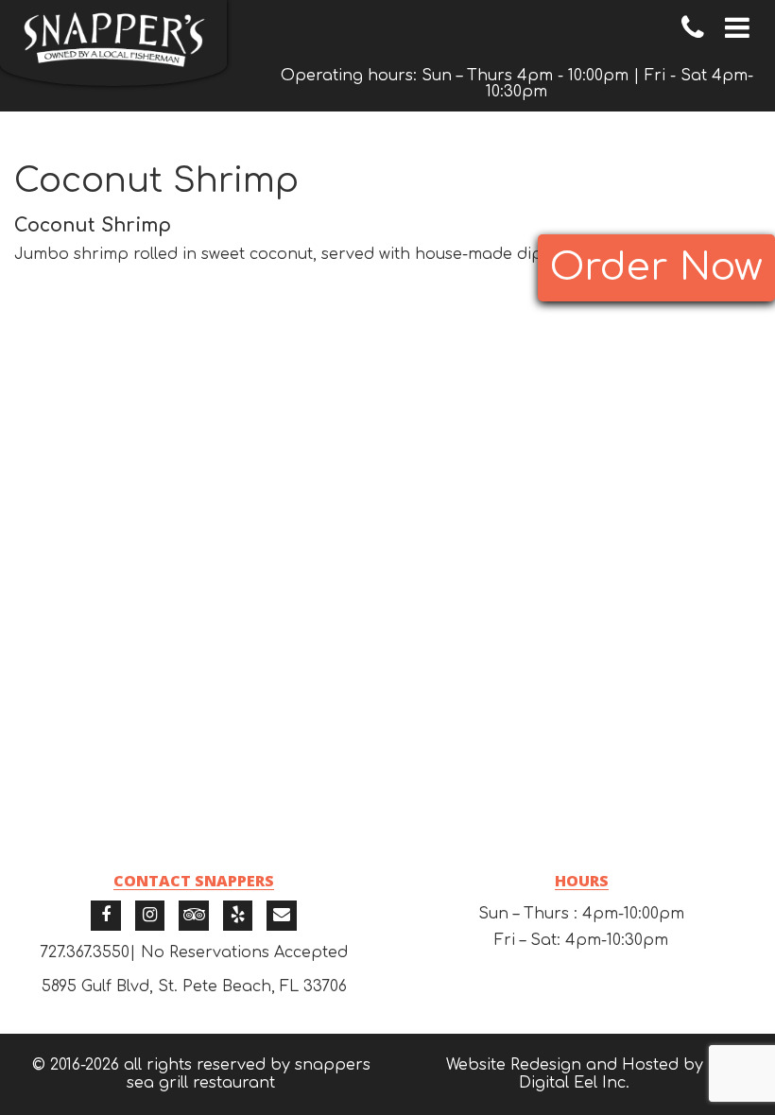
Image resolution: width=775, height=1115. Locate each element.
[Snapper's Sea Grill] (113, 43)
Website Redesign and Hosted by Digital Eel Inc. (574, 1073)
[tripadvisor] (194, 916)
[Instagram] (150, 916)
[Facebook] (106, 916)
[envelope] (282, 916)
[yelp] (238, 916)
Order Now (656, 267)
